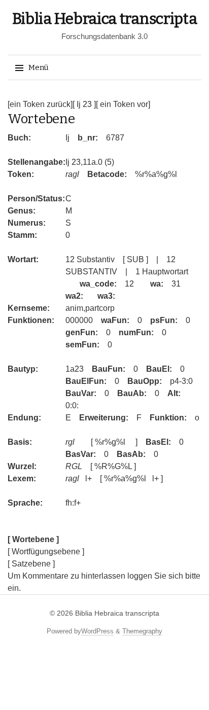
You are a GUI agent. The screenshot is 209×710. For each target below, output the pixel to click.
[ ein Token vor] (123, 104)
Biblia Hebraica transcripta (104, 19)
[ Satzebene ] (31, 563)
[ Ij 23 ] (84, 104)
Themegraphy (142, 631)
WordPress (97, 631)
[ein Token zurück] (40, 104)
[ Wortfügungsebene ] (46, 551)
